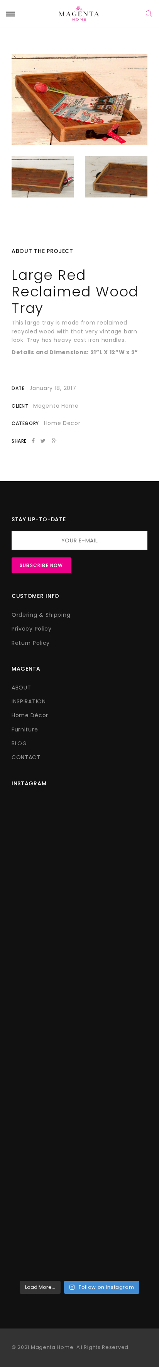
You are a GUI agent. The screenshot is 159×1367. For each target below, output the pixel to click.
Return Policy (31, 643)
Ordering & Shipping (41, 615)
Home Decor (62, 423)
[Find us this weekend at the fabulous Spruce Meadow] (79, 1077)
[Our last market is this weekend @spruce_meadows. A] (79, 997)
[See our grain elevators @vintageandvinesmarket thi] (79, 1157)
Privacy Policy (32, 628)
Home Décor (30, 715)
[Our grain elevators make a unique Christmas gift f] (79, 1236)
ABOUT (21, 687)
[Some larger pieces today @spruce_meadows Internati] (79, 837)
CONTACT (26, 757)
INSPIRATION (29, 701)
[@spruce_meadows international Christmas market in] (79, 917)
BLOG (19, 743)
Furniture (25, 729)
